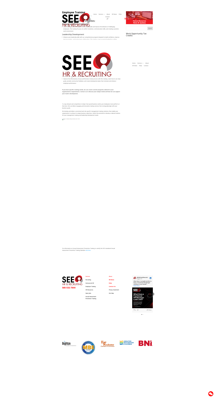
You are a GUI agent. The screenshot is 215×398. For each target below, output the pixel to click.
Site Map (111, 293)
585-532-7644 (131, 18)
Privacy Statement (114, 290)
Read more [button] (137, 285)
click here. (88, 250)
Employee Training (90, 286)
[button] (132, 294)
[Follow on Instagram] (136, 14)
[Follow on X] (129, 14)
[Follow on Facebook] (125, 14)
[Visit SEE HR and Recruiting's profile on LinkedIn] (135, 278)
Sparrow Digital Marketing (123, 381)
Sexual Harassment (90, 296)
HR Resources (89, 290)
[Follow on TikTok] (139, 14)
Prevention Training (90, 298)
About (108, 14)
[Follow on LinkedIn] (132, 14)
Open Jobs (88, 293)
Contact (107, 16)
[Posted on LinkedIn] (150, 278)
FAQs (120, 14)
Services (101, 14)
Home (95, 14)
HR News (114, 14)
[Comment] (137, 310)
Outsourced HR (89, 283)
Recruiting (88, 280)
